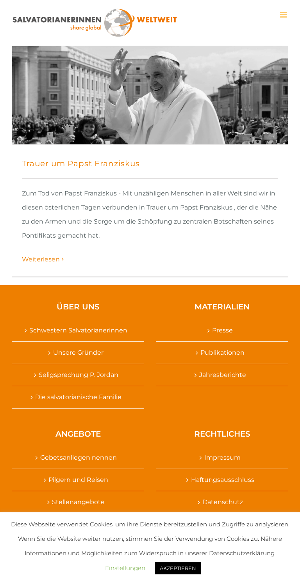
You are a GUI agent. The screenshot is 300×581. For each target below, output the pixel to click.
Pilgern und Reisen (78, 479)
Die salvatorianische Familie (78, 397)
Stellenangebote (78, 502)
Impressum (222, 457)
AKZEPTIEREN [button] (178, 568)
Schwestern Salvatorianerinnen (78, 330)
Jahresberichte (222, 374)
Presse (222, 330)
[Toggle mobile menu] (284, 15)
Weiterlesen (41, 259)
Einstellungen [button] (125, 568)
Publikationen (222, 352)
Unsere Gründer (78, 352)
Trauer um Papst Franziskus (81, 163)
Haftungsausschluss (222, 479)
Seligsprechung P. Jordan (78, 374)
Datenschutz (222, 502)
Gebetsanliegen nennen (78, 457)
